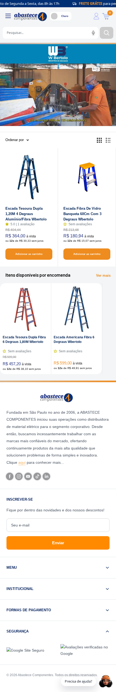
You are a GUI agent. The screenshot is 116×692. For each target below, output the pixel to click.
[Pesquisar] (106, 33)
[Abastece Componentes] (58, 397)
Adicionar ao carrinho (29, 254)
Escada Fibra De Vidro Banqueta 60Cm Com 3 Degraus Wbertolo (82, 213)
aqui (22, 462)
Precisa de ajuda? (78, 681)
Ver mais (103, 275)
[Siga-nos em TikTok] (37, 476)
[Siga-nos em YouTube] (28, 476)
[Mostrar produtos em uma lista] (108, 140)
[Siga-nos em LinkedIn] (46, 476)
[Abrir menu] (8, 16)
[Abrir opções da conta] (96, 16)
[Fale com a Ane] (106, 681)
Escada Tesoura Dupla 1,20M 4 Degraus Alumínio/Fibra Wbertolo (26, 213)
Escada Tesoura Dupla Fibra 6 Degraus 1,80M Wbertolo (24, 339)
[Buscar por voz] (93, 33)
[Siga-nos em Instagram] (18, 476)
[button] (8, 224)
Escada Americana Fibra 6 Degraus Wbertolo (74, 339)
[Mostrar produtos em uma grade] (99, 140)
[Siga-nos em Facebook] (9, 476)
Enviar (58, 542)
